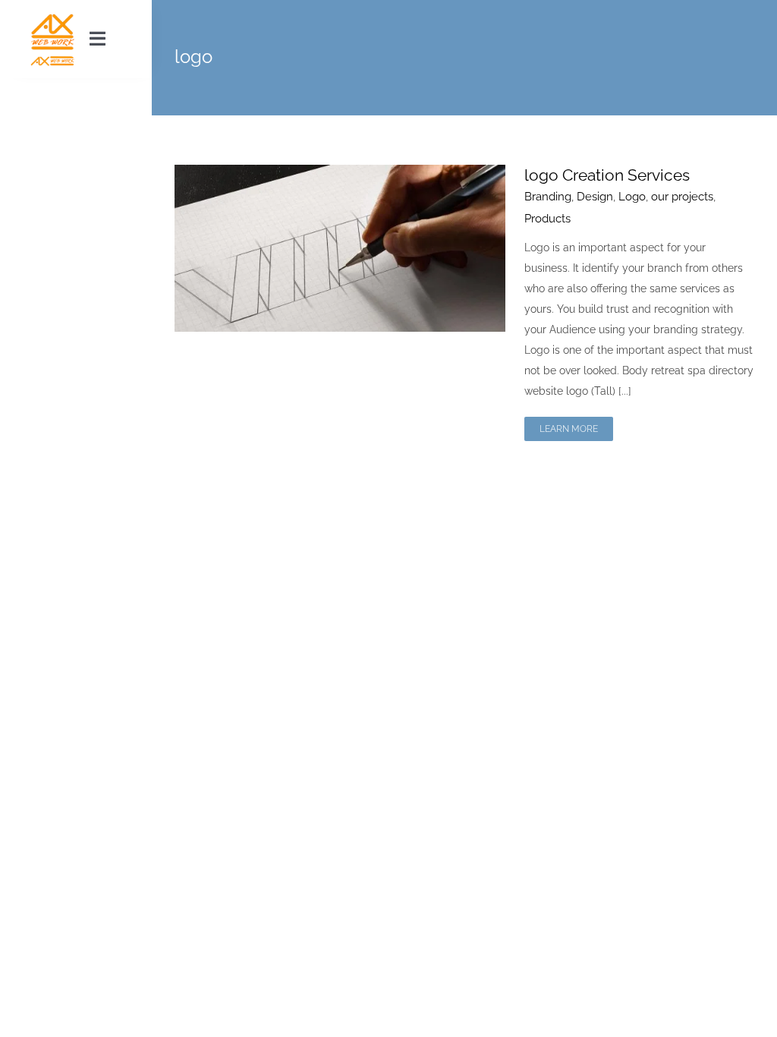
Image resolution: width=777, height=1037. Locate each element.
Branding (547, 196)
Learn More (568, 429)
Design (595, 196)
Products (547, 218)
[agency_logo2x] (52, 17)
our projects (682, 196)
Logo (632, 196)
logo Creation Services (607, 174)
